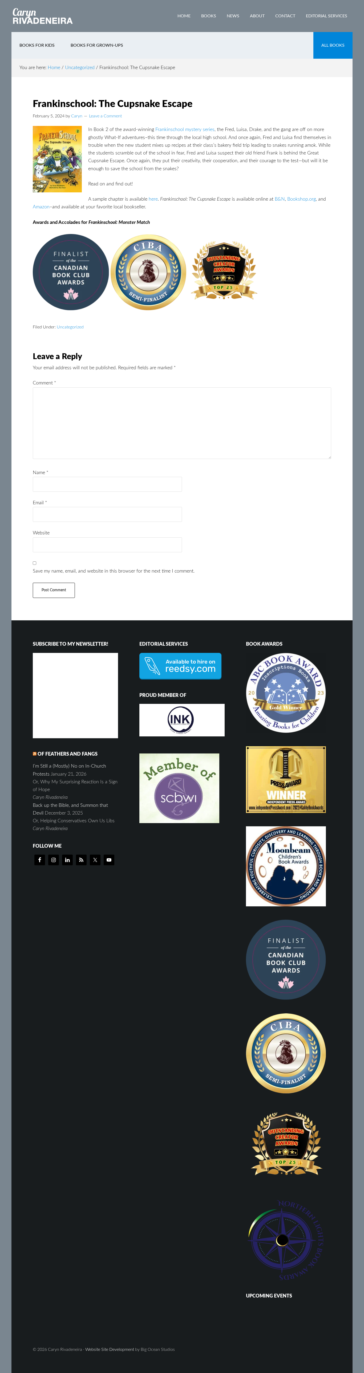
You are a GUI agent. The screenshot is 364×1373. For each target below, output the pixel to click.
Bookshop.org (301, 199)
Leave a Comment (105, 116)
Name (40, 472)
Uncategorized (70, 327)
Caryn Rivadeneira (54, 16)
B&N (280, 199)
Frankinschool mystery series (185, 129)
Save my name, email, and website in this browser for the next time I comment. (114, 571)
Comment (44, 383)
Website (41, 533)
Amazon (41, 207)
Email (40, 503)
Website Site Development (109, 1349)
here (153, 199)
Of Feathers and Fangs (68, 754)
